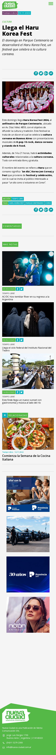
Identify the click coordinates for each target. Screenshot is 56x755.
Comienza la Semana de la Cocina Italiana (26, 457)
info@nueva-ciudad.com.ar (18, 747)
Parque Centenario (34, 203)
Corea (48, 203)
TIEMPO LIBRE (8, 293)
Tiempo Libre (10, 13)
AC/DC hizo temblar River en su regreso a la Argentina (25, 298)
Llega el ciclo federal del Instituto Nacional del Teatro (26, 349)
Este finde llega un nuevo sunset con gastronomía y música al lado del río (21, 401)
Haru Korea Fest (16, 203)
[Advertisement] (28, 665)
